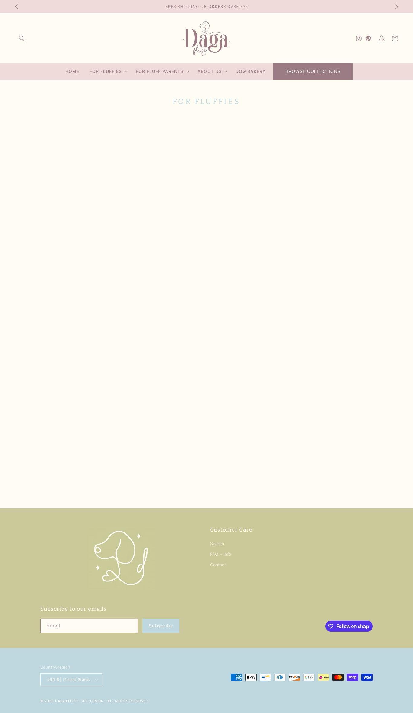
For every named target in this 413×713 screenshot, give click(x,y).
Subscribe (161, 626)
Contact (218, 564)
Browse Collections (312, 71)
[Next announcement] (396, 6)
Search (217, 543)
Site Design (92, 701)
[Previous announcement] (16, 6)
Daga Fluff (66, 701)
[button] (21, 38)
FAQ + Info (220, 554)
